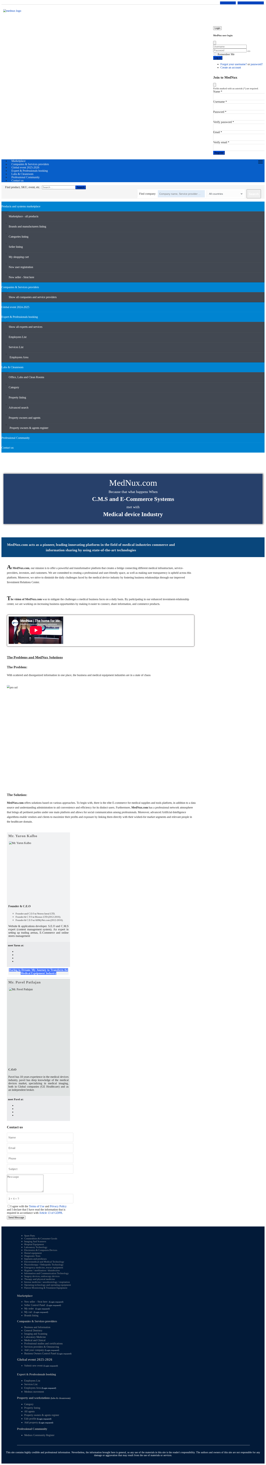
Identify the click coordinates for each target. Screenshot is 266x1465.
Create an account (230, 67)
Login (217, 28)
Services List (30, 1384)
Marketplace (25, 1295)
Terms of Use (36, 1206)
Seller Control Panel (34, 1305)
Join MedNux (228, 2)
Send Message (16, 1217)
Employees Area (32, 1388)
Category (28, 1404)
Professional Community (32, 1428)
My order (29, 1308)
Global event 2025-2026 (34, 1359)
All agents (29, 1411)
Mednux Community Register (39, 1435)
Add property (31, 1422)
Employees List (32, 1380)
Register (219, 152)
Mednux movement (34, 1391)
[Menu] (260, 162)
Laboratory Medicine (35, 1337)
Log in (218, 58)
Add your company (34, 1350)
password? (257, 64)
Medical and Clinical (34, 1340)
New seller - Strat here (35, 1301)
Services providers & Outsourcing (41, 1346)
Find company (147, 193)
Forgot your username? (234, 64)
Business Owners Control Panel (40, 1353)
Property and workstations (43, 1397)
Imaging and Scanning (35, 1333)
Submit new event (33, 1365)
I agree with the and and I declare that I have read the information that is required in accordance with (37, 1209)
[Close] (214, 43)
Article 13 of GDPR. (51, 1212)
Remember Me (226, 54)
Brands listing (31, 1315)
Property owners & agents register (41, 1415)
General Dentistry (33, 1330)
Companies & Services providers (37, 1321)
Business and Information (37, 1327)
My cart (28, 1312)
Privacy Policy (58, 1206)
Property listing (32, 1408)
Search (80, 187)
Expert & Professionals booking (36, 1374)
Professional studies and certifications (43, 1343)
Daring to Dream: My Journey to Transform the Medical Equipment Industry (38, 971)
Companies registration (251, 2)
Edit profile (30, 1418)
